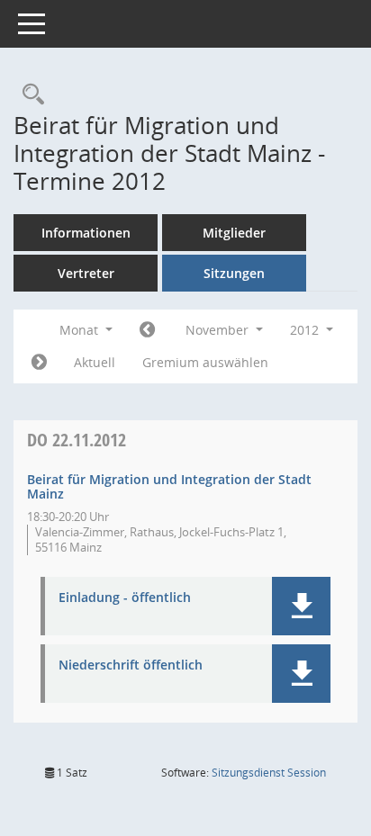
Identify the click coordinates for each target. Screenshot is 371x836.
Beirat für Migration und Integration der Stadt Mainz (169, 487)
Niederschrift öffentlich (131, 665)
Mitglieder (234, 232)
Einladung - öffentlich (125, 598)
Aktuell (94, 362)
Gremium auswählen (205, 362)
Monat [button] (80, 329)
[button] (301, 606)
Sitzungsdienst (269, 772)
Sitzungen (234, 273)
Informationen (86, 232)
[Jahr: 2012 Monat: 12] (39, 362)
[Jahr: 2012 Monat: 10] (147, 330)
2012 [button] (306, 329)
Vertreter (86, 273)
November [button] (219, 329)
